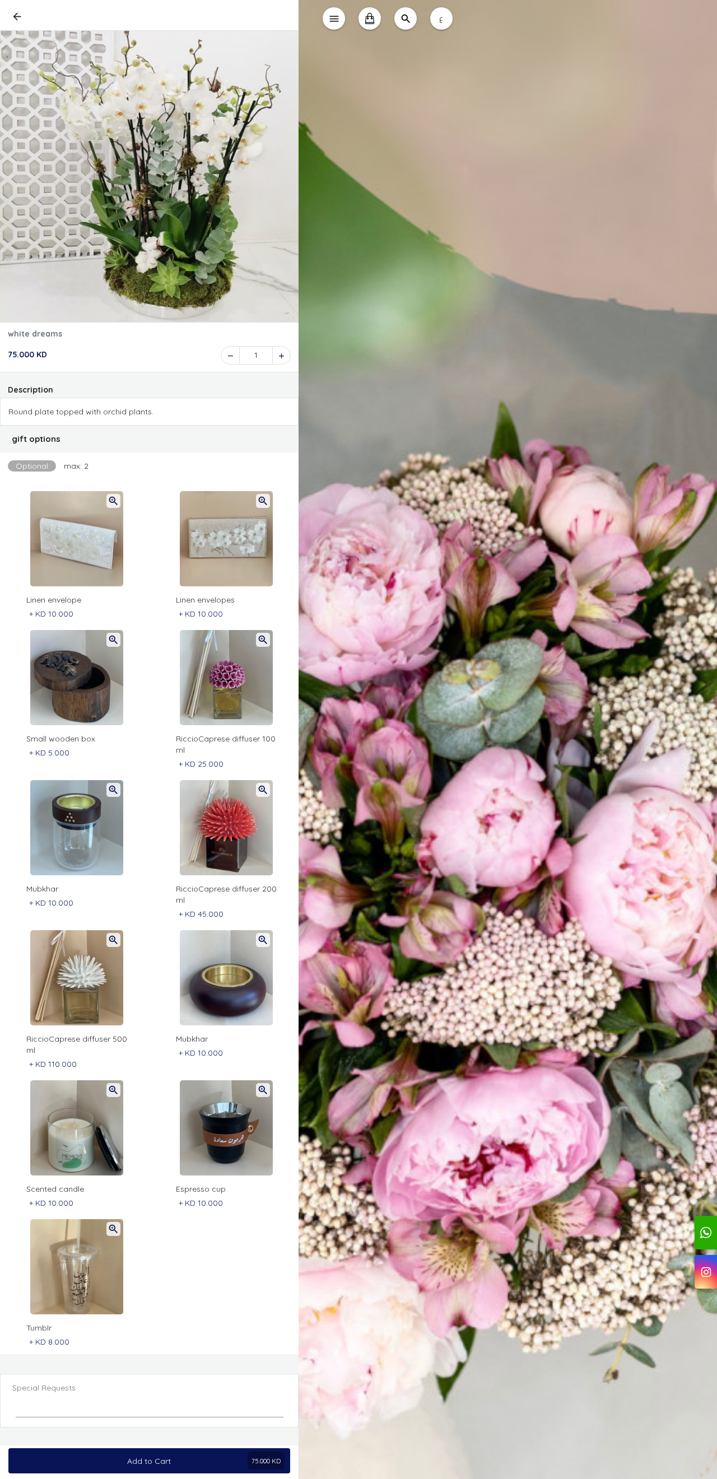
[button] (149, 439)
